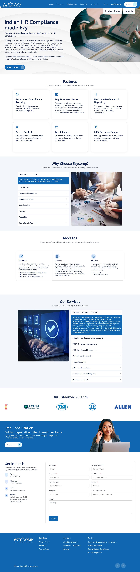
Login (128, 4)
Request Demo (12, 67)
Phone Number (54, 482)
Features (60, 4)
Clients (105, 4)
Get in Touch (116, 4)
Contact (66, 549)
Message (51, 499)
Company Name (97, 465)
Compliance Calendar (112, 11)
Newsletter (129, 11)
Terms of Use (44, 549)
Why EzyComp (72, 4)
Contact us (11, 445)
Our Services (94, 4)
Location (95, 482)
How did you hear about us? (100, 490)
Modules (83, 4)
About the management (72, 545)
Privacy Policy (44, 542)
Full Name (52, 465)
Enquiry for (52, 490)
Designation (53, 474)
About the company (70, 542)
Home (51, 4)
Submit (53, 518)
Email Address (96, 474)
